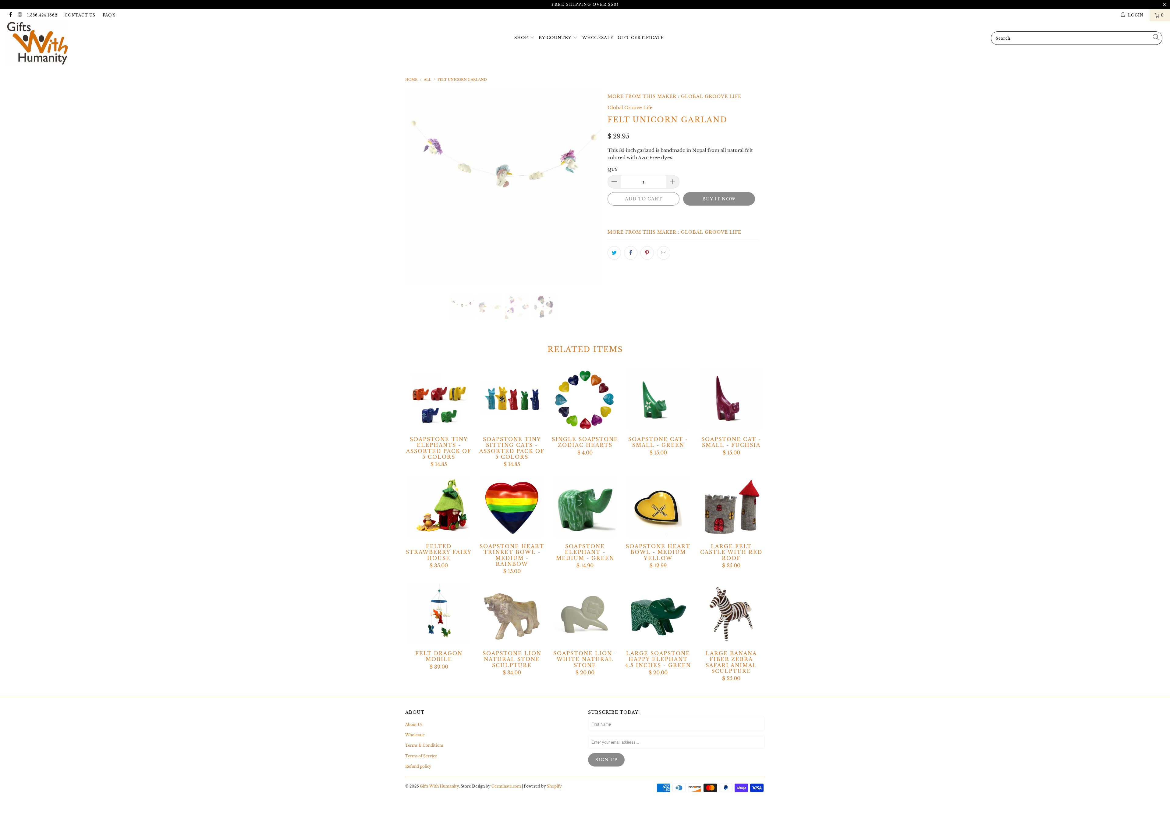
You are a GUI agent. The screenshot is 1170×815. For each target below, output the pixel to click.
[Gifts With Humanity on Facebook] (10, 15)
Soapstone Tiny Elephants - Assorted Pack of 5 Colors (438, 399)
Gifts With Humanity (439, 786)
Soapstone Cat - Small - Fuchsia (731, 399)
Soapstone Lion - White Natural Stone (585, 613)
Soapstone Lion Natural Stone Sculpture (511, 613)
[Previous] (416, 187)
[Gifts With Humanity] (96, 44)
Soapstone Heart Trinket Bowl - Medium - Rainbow (511, 506)
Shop (521, 37)
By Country (555, 37)
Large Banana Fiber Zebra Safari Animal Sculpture (731, 613)
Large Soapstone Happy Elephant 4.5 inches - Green (658, 613)
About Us (413, 724)
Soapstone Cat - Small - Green (658, 399)
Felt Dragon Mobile (438, 613)
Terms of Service (421, 756)
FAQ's (109, 15)
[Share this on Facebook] (630, 253)
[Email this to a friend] (663, 253)
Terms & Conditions (424, 745)
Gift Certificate (641, 37)
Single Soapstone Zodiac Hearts (585, 399)
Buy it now (719, 199)
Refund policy (418, 766)
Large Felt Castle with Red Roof (731, 506)
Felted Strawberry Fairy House (438, 506)
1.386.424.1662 (42, 15)
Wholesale (597, 37)
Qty (613, 169)
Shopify (554, 786)
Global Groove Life (711, 96)
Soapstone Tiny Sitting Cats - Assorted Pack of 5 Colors (511, 399)
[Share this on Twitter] (614, 253)
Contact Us (80, 15)
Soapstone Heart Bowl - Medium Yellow (658, 506)
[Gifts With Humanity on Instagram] (19, 15)
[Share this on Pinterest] (647, 253)
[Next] (591, 187)
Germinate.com (506, 786)
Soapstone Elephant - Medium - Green (585, 506)
